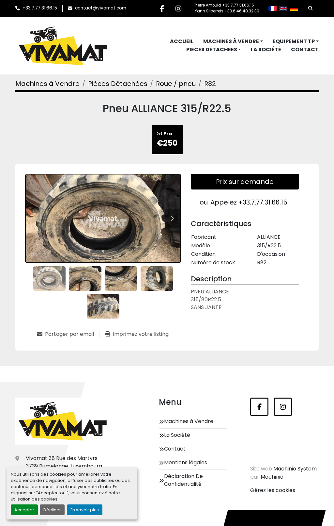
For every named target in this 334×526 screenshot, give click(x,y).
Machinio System (295, 468)
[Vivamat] (62, 421)
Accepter (24, 510)
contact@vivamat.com (100, 8)
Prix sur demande (245, 181)
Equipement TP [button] (294, 41)
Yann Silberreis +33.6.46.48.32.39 (227, 11)
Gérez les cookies (272, 490)
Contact (305, 49)
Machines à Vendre (231, 41)
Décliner (52, 510)
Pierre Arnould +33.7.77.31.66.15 (224, 5)
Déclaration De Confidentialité (183, 480)
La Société (266, 49)
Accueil (181, 41)
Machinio (272, 477)
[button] (233, 41)
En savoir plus (84, 510)
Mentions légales (185, 462)
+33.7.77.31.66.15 (40, 8)
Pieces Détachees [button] (211, 49)
